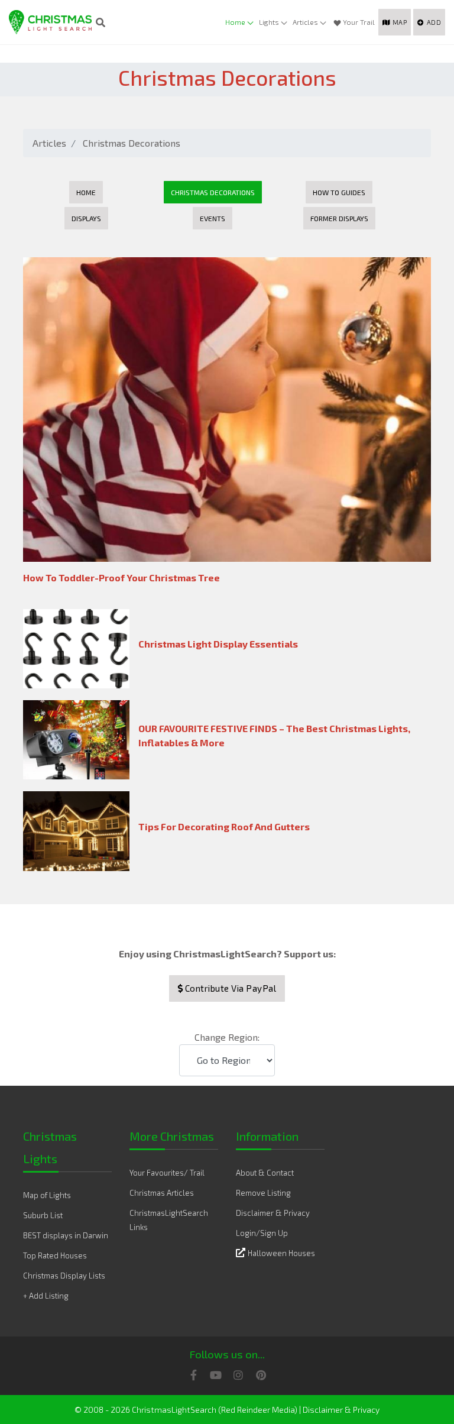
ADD (434, 22)
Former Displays (339, 218)
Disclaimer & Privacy (273, 1213)
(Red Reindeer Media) (257, 1409)
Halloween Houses (281, 1253)
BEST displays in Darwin (65, 1235)
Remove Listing (263, 1193)
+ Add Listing (46, 1295)
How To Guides (339, 192)
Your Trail (359, 22)
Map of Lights (47, 1195)
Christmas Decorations (131, 142)
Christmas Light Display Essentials (218, 643)
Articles (305, 22)
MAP (400, 22)
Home (235, 22)
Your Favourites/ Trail (167, 1172)
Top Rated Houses (55, 1255)
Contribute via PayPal (229, 988)
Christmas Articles (161, 1193)
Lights (269, 22)
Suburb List (43, 1215)
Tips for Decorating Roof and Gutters (224, 826)
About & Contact (265, 1172)
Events (212, 218)
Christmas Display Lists (64, 1275)
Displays (86, 218)
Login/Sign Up (262, 1233)
